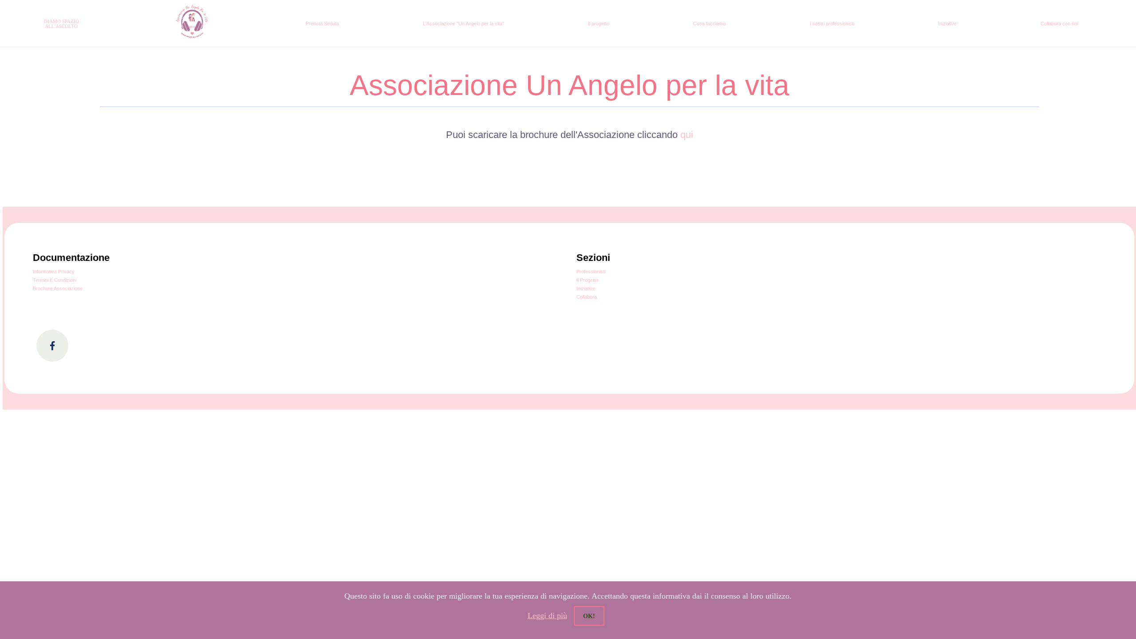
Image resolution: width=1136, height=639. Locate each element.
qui (686, 134)
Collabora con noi (1059, 23)
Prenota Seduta (322, 23)
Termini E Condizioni (54, 280)
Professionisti (590, 271)
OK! (589, 616)
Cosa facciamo (709, 23)
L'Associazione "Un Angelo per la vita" (463, 23)
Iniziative (947, 23)
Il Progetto (587, 280)
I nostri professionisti (832, 23)
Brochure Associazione (58, 288)
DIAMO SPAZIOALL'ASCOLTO (61, 24)
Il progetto (598, 23)
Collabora (586, 297)
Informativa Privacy (54, 271)
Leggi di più (547, 615)
